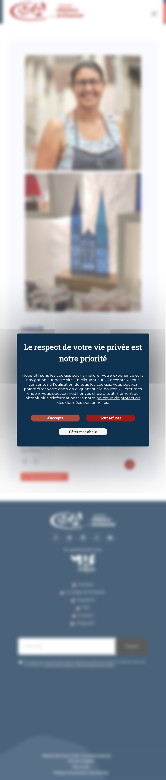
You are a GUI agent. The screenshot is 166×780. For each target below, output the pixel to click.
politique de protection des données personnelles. (98, 400)
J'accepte (55, 418)
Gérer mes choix (83, 431)
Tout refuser (110, 418)
